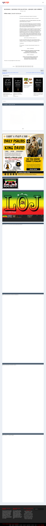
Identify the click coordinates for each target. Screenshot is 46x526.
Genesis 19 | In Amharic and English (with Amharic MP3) (17, 94)
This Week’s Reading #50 (14, 125)
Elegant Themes (8, 523)
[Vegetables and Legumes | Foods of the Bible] (28, 81)
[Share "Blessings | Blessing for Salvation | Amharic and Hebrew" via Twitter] (18, 66)
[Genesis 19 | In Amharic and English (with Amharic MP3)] (18, 85)
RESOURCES (17, 525)
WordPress (17, 523)
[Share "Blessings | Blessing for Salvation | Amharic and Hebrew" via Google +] (20, 66)
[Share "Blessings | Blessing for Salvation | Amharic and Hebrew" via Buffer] (27, 66)
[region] (23, 207)
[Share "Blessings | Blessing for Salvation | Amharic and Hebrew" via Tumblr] (22, 66)
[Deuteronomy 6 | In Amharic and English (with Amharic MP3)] (7, 85)
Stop (23, 128)
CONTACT (32, 525)
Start (22, 128)
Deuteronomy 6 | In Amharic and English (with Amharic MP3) (7, 94)
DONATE (13, 525)
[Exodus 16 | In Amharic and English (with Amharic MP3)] (38, 85)
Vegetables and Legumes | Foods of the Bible (27, 86)
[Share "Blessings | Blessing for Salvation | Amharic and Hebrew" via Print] (32, 66)
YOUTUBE (20, 525)
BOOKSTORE (28, 525)
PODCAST (24, 525)
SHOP (36, 525)
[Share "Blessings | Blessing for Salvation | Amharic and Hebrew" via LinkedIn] (25, 66)
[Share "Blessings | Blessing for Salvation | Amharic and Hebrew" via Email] (31, 66)
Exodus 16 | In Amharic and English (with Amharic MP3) (38, 94)
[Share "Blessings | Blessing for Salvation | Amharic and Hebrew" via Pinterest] (23, 66)
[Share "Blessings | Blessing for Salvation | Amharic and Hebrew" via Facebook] (16, 66)
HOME (10, 525)
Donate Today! (28, 510)
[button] (23, 203)
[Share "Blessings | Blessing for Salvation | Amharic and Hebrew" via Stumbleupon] (29, 66)
